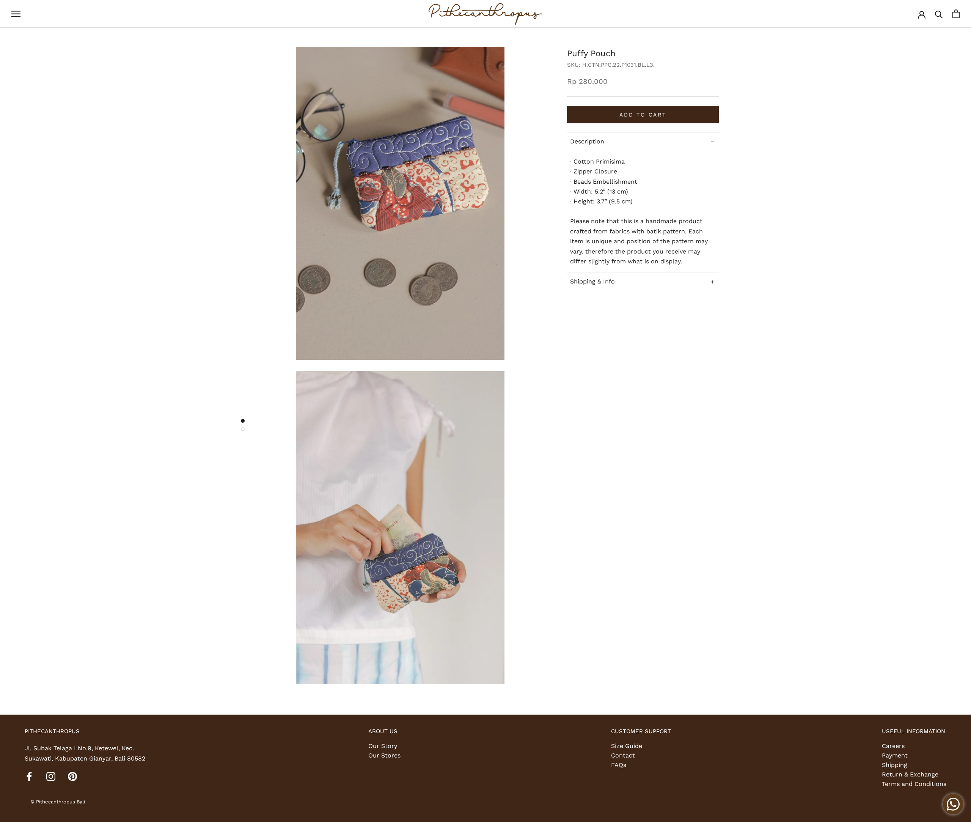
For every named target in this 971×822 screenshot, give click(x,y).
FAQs (618, 764)
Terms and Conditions (914, 783)
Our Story (382, 745)
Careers (893, 745)
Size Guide (626, 745)
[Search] (939, 14)
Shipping (894, 764)
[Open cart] (956, 13)
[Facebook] (29, 776)
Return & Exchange (910, 774)
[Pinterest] (72, 776)
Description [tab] (587, 141)
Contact (623, 755)
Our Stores (384, 755)
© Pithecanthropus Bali (57, 802)
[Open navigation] (15, 14)
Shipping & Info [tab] (592, 281)
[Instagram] (50, 776)
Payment (895, 755)
